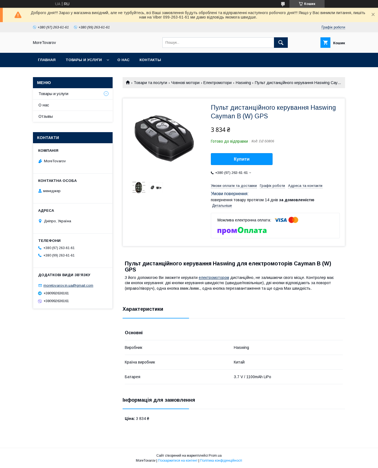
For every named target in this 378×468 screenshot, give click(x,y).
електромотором (214, 277)
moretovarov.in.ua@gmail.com (68, 285)
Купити (242, 159)
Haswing (243, 82)
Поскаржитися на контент (178, 460)
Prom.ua (215, 455)
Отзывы (45, 116)
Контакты (150, 60)
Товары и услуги (84, 60)
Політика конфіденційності (221, 460)
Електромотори (217, 82)
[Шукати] (281, 42)
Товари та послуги (150, 82)
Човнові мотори (185, 82)
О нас (123, 60)
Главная (47, 60)
